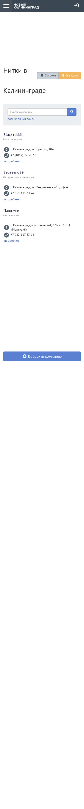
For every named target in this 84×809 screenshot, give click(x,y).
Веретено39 (13, 172)
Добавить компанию (44, 356)
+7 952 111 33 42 (22, 193)
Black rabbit (13, 134)
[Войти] (76, 5)
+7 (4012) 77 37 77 (23, 155)
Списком (50, 75)
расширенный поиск (21, 119)
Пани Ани (11, 210)
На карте (71, 75)
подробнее (12, 161)
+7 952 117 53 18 (22, 235)
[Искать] (72, 112)
